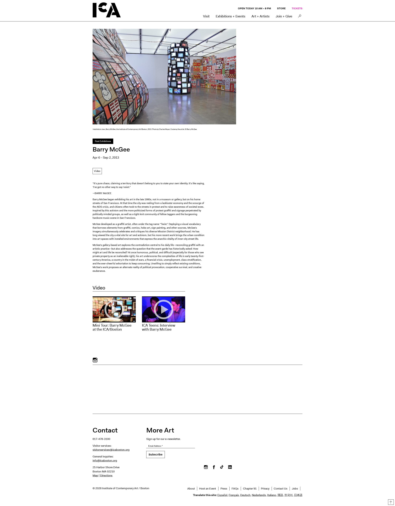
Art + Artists (261, 16)
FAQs (235, 488)
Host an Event (207, 488)
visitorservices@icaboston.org (111, 450)
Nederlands (259, 495)
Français (234, 495)
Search (299, 16)
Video (97, 171)
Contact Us (280, 488)
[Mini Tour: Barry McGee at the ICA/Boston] (114, 309)
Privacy (265, 488)
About (191, 488)
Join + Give (284, 16)
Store (281, 8)
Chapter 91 (250, 488)
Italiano (271, 495)
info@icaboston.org (105, 460)
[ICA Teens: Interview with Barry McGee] (163, 309)
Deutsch (245, 495)
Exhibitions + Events (230, 16)
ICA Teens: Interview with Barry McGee (158, 327)
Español (222, 495)
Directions (106, 475)
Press (223, 488)
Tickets (297, 8)
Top (390, 501)
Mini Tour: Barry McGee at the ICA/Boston (112, 327)
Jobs (295, 488)
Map (95, 475)
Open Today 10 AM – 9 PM (254, 8)
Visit (206, 16)
